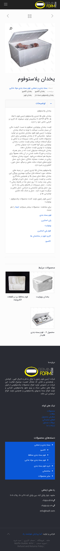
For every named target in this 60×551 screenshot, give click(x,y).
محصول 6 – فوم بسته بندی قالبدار (42, 334)
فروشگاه (40, 540)
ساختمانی (46, 471)
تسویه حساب (41, 543)
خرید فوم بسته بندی (42, 466)
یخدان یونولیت (42, 297)
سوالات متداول (49, 422)
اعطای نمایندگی (48, 420)
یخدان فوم (28, 95)
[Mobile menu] (5, 4)
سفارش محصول (48, 417)
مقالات (52, 414)
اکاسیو (48, 241)
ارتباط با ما (50, 425)
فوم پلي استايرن (44, 231)
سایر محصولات (44, 476)
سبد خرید (17, 540)
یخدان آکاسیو (40, 91)
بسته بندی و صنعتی (39, 88)
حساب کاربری (29, 540)
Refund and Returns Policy (31, 546)
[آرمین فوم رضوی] (46, 4)
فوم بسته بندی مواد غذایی (19, 88)
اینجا (17, 207)
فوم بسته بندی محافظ (37, 455)
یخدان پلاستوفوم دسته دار (44, 95)
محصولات (51, 411)
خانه (48, 540)
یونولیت (48, 225)
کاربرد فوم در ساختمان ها (40, 236)
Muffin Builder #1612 (24, 543)
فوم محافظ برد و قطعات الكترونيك (17, 298)
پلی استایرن (46, 220)
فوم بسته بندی (45, 215)
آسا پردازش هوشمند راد (32, 534)
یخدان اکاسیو (27, 91)
